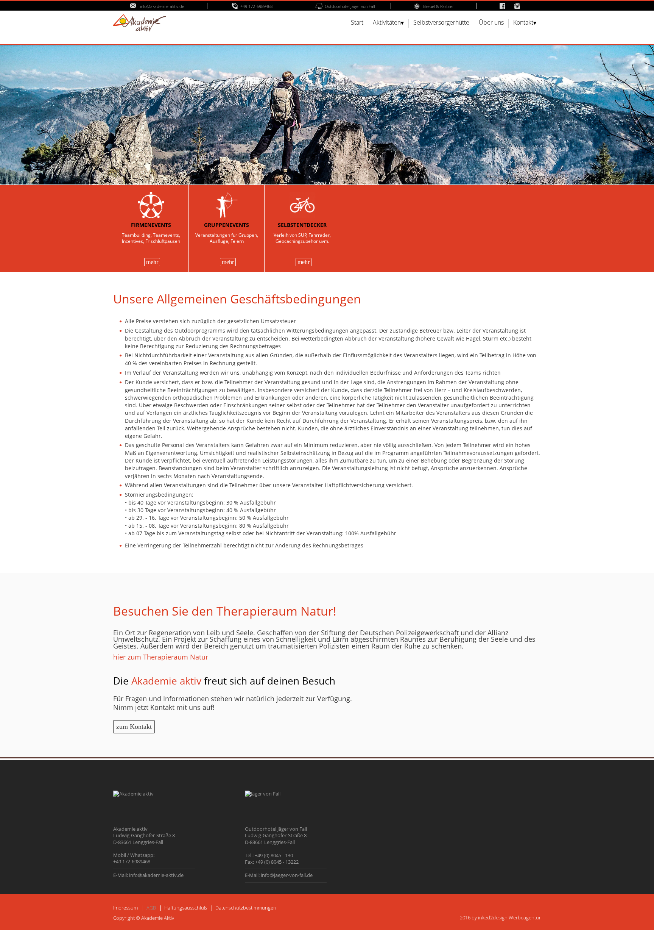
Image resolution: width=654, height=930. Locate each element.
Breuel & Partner (438, 6)
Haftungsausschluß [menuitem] (185, 907)
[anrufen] (236, 6)
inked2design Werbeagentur (509, 917)
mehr (152, 262)
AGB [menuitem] (151, 907)
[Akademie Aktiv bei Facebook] (502, 6)
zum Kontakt (134, 726)
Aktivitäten (387, 23)
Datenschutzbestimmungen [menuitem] (245, 907)
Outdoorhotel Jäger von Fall (350, 6)
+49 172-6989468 (256, 6)
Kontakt (523, 23)
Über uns (491, 23)
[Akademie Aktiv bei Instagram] (520, 6)
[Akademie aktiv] (133, 793)
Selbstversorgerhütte (441, 23)
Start (357, 23)
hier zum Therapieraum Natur (160, 656)
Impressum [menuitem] (125, 907)
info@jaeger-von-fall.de (287, 875)
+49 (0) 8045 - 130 (274, 855)
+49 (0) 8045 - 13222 (277, 861)
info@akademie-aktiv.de (161, 6)
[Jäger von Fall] (262, 793)
